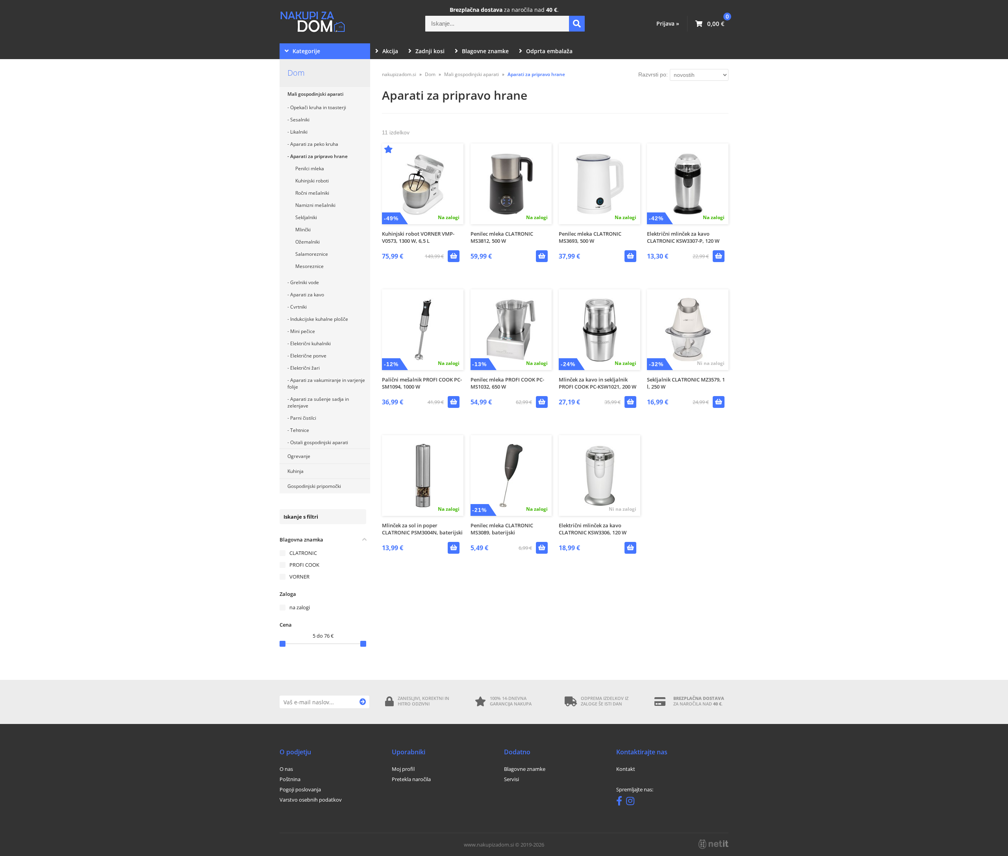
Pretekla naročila (411, 779)
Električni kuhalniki (310, 343)
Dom (296, 72)
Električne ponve (308, 355)
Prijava (667, 23)
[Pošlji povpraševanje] (718, 402)
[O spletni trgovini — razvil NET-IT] (713, 844)
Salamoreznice (311, 254)
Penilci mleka (309, 168)
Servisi (511, 779)
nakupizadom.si (399, 74)
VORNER (299, 576)
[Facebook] (621, 802)
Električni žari (305, 368)
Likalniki (299, 131)
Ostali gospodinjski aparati (319, 442)
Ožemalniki (307, 241)
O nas (286, 768)
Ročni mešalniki (312, 193)
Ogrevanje (298, 456)
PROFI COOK (304, 564)
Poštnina (290, 779)
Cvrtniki (298, 306)
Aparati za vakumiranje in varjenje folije (326, 383)
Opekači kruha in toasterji (318, 107)
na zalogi (299, 607)
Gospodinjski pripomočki (314, 486)
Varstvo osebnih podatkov (311, 799)
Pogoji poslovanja (300, 789)
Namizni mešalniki (315, 205)
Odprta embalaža (549, 51)
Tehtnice (299, 430)
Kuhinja (295, 471)
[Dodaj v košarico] (454, 256)
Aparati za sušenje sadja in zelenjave (318, 402)
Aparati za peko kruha (314, 144)
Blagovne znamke (485, 51)
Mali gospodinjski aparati (315, 94)
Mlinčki (303, 229)
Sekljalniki (306, 217)
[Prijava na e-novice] (362, 702)
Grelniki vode (304, 282)
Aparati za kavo (307, 294)
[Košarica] (709, 24)
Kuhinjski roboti (312, 180)
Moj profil (403, 768)
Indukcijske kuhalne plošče (319, 319)
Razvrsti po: (653, 74)
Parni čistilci (303, 418)
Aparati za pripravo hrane (319, 156)
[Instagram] (632, 802)
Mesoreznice (309, 266)
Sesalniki (299, 119)
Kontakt (625, 768)
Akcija (390, 51)
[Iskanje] (577, 24)
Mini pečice (302, 331)
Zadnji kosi (430, 51)
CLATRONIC (303, 552)
